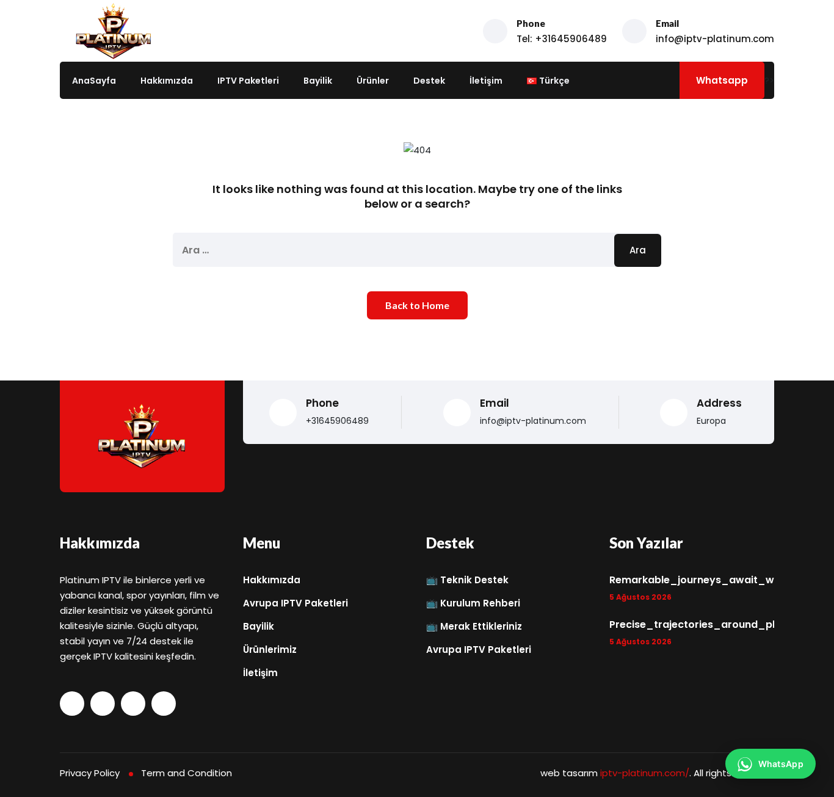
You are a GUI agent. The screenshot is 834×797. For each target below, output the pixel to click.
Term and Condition (186, 772)
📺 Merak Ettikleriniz (474, 626)
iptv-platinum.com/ (644, 772)
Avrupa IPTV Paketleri (295, 603)
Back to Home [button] (417, 305)
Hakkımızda (166, 81)
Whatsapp (722, 80)
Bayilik (317, 81)
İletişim (486, 81)
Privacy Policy (90, 772)
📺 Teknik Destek (467, 579)
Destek (429, 81)
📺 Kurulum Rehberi (473, 603)
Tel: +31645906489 (562, 38)
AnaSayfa (94, 81)
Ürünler (373, 81)
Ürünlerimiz (270, 649)
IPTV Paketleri (248, 81)
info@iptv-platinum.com (715, 38)
